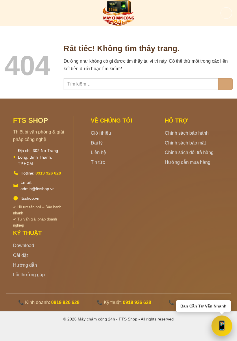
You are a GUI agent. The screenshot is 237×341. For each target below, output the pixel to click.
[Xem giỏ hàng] (226, 13)
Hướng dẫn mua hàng (187, 162)
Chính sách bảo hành (187, 133)
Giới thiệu (101, 133)
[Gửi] (225, 84)
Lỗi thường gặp (29, 274)
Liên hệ (98, 152)
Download (23, 245)
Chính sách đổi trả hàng (189, 152)
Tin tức (98, 162)
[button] (7, 13)
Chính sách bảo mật (185, 142)
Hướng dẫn (25, 265)
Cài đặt (20, 255)
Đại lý (97, 142)
